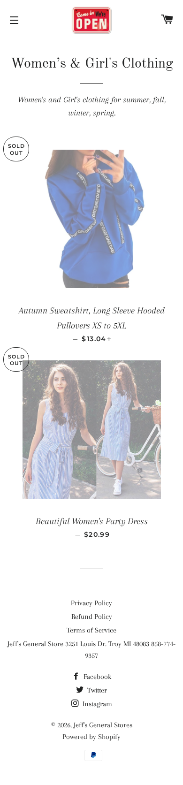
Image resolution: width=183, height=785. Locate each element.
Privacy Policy (91, 603)
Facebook (96, 676)
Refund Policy (91, 616)
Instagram (96, 704)
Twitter (96, 690)
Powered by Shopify (91, 736)
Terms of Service (91, 630)
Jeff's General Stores (103, 725)
